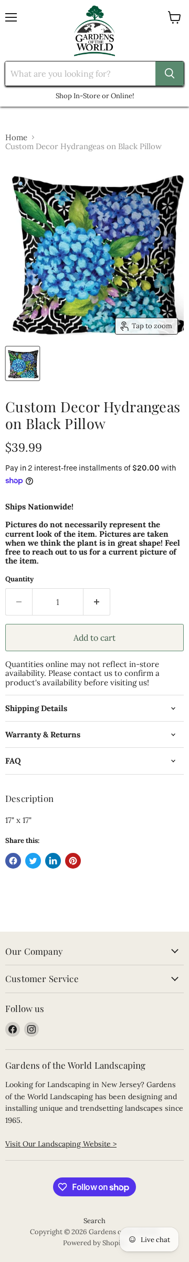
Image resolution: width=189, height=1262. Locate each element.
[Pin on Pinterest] (73, 861)
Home (16, 137)
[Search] (169, 73)
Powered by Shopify (95, 1242)
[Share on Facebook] (13, 861)
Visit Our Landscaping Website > (61, 1144)
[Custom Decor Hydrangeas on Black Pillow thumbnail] (22, 363)
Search (94, 1220)
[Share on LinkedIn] (53, 861)
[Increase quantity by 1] (96, 602)
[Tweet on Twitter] (33, 861)
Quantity (19, 579)
